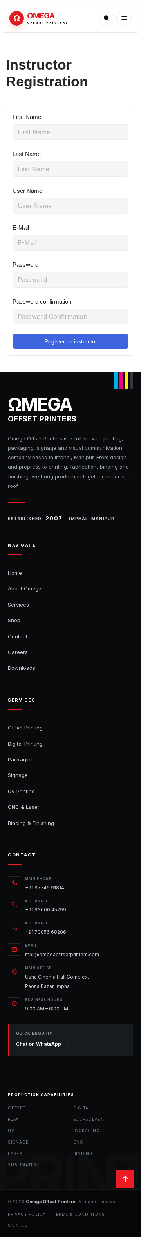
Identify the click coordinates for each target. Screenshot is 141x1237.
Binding (83, 1153)
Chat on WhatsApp (42, 1044)
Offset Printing (25, 727)
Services (18, 604)
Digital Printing (25, 743)
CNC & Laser (24, 807)
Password (25, 264)
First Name (27, 117)
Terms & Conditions (79, 1214)
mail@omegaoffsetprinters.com (62, 954)
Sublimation (24, 1164)
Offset (17, 1107)
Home (15, 573)
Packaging (21, 759)
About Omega (25, 588)
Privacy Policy (27, 1214)
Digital (82, 1107)
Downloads (21, 668)
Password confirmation (42, 301)
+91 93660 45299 (45, 910)
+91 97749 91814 (44, 888)
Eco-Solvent (90, 1119)
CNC (78, 1142)
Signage (18, 775)
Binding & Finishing (31, 823)
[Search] (106, 18)
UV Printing (21, 791)
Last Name (27, 153)
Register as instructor (70, 341)
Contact (17, 636)
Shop (14, 620)
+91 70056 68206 (45, 932)
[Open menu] (124, 18)
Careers (18, 652)
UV (11, 1130)
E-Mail (21, 227)
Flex (13, 1119)
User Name (27, 190)
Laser (15, 1153)
